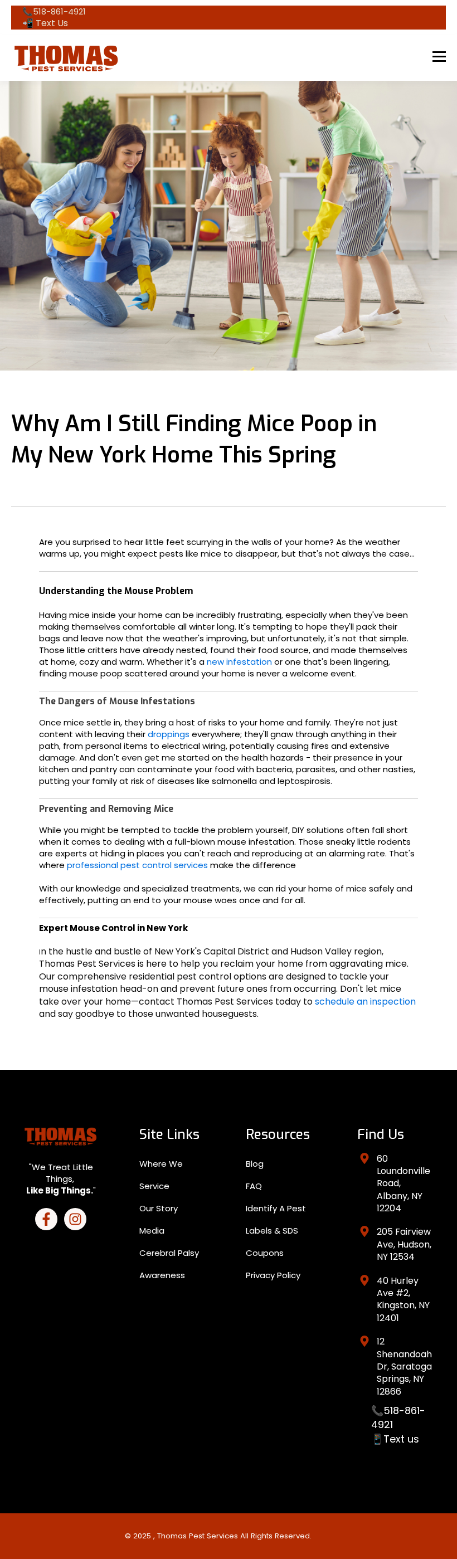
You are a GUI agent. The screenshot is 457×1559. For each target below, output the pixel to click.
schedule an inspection (364, 1001)
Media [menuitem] (151, 1230)
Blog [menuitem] (255, 1164)
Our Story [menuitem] (158, 1208)
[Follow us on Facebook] (46, 1219)
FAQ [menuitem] (254, 1186)
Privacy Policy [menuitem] (273, 1275)
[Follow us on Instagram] (75, 1219)
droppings (170, 734)
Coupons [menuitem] (265, 1253)
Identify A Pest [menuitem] (276, 1208)
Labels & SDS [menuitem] (272, 1230)
